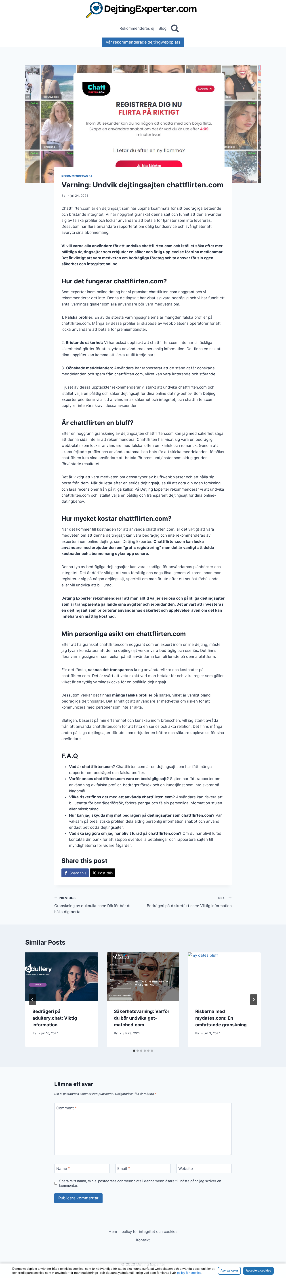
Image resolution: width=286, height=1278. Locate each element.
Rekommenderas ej (137, 28)
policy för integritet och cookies (149, 1231)
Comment (66, 1108)
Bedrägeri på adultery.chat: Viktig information (54, 1018)
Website (185, 1168)
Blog (162, 28)
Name (63, 1168)
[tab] (134, 1051)
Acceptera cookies (258, 1270)
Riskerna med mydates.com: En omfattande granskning (221, 1018)
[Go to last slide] (32, 999)
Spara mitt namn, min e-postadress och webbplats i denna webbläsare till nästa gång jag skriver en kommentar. (140, 1183)
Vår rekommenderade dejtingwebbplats (143, 42)
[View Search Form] (175, 28)
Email (123, 1168)
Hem (113, 1231)
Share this (77, 873)
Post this (105, 873)
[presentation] (61, 976)
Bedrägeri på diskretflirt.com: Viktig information (189, 902)
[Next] (253, 999)
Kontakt (143, 1240)
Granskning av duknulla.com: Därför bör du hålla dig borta (93, 905)
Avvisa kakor (229, 1270)
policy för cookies (189, 1272)
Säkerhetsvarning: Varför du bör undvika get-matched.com (141, 1018)
